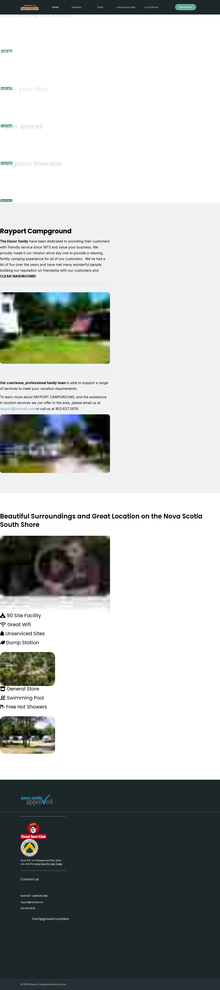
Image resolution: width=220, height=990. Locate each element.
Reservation (185, 7)
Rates (100, 7)
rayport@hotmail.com (17, 409)
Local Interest (151, 7)
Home (55, 7)
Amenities (77, 7)
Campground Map (125, 7)
